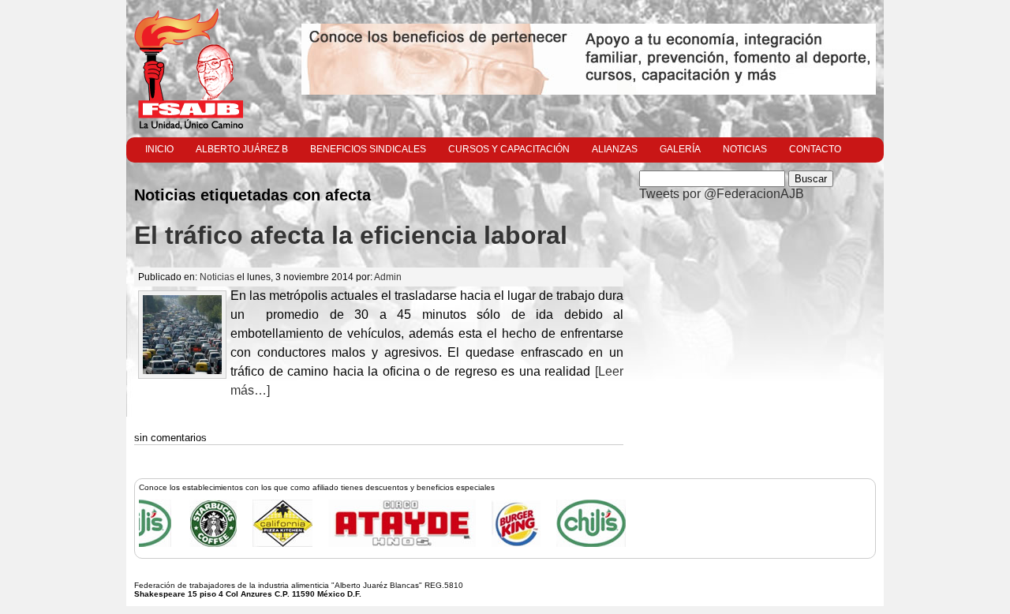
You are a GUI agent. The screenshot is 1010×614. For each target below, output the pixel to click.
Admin (388, 277)
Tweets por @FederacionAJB (721, 193)
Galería (680, 149)
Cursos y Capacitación (509, 149)
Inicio (159, 149)
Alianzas (615, 149)
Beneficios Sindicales (368, 149)
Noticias (745, 149)
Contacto (815, 149)
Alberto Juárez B (242, 149)
